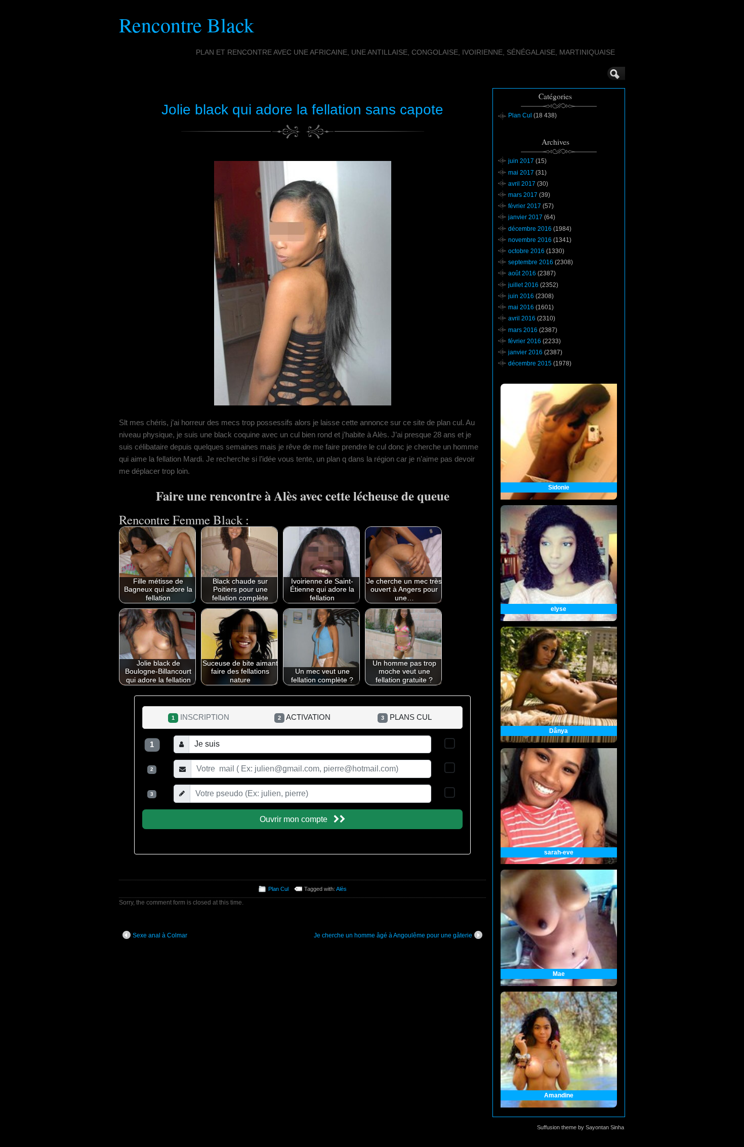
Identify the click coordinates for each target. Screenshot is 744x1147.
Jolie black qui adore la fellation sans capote (302, 109)
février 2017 (524, 206)
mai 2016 (521, 307)
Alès (341, 889)
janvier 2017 (525, 217)
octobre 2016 (526, 251)
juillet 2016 (523, 285)
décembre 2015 (530, 363)
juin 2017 (521, 161)
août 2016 (522, 273)
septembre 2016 (530, 262)
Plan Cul (278, 889)
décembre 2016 (530, 228)
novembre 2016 (530, 239)
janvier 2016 (525, 352)
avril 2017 (521, 183)
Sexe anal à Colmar (160, 935)
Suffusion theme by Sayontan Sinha (580, 1127)
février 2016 (524, 341)
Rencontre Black (186, 24)
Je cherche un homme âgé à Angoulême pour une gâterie (393, 935)
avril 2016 (521, 318)
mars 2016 (523, 330)
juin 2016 (521, 296)
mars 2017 (523, 194)
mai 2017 (521, 172)
